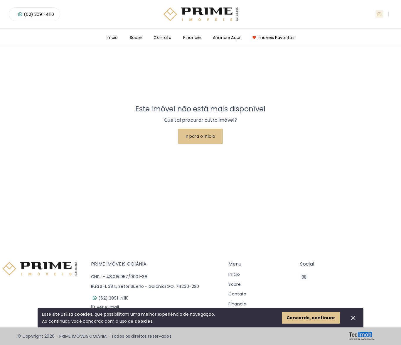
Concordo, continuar (311, 318)
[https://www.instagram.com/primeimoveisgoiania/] (379, 14)
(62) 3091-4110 (39, 14)
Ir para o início (200, 136)
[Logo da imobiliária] (39, 287)
